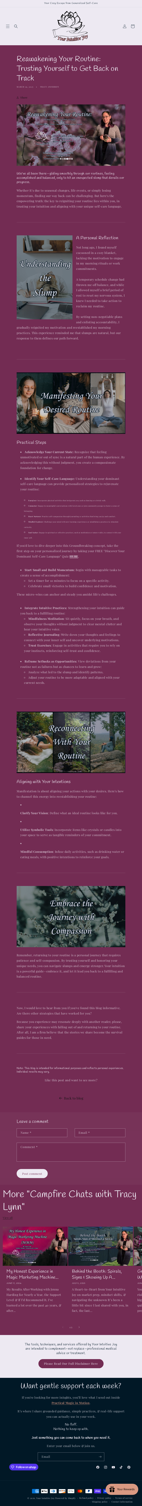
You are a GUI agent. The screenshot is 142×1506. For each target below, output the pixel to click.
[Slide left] (63, 1327)
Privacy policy (104, 1498)
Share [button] (24, 97)
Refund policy (86, 1498)
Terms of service (124, 1498)
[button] (8, 26)
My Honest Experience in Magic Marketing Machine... (32, 1274)
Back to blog (73, 1098)
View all (8, 1217)
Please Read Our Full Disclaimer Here (71, 1363)
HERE (74, 556)
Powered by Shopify (65, 1498)
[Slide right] (79, 1327)
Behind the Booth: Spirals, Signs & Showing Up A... (97, 1274)
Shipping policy (100, 1501)
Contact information (122, 1501)
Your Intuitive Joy (45, 1498)
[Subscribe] (100, 1456)
